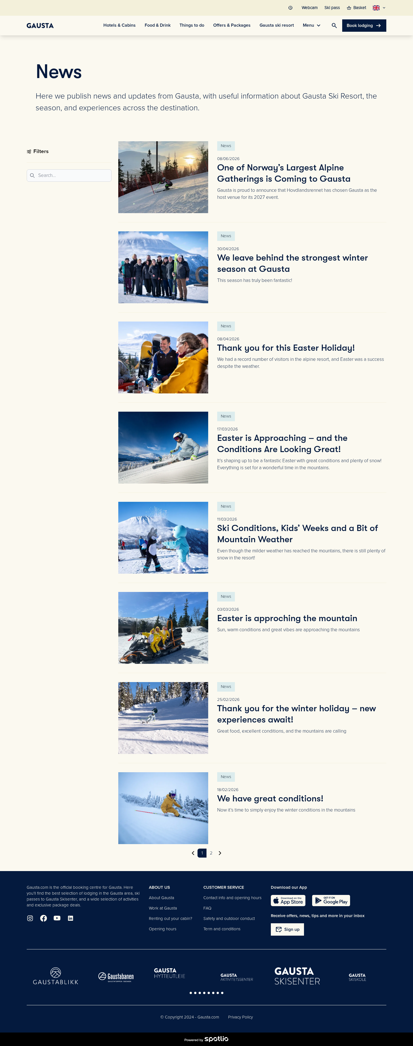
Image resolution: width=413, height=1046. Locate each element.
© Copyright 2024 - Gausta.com (189, 1017)
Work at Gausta (163, 908)
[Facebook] (43, 918)
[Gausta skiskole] (357, 977)
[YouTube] (57, 918)
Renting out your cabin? (170, 918)
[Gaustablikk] (55, 975)
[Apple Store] (288, 900)
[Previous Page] (193, 853)
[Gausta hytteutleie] (176, 973)
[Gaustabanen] (116, 977)
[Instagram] (30, 918)
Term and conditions (221, 928)
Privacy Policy (240, 1017)
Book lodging (364, 25)
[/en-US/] (40, 25)
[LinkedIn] (70, 918)
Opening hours (162, 928)
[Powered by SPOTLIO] (206, 1039)
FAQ (207, 908)
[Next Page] (219, 853)
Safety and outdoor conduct (229, 918)
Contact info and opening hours (232, 897)
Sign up (287, 929)
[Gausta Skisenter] (297, 976)
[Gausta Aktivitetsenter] (236, 977)
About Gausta (161, 897)
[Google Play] (331, 900)
